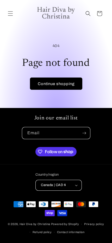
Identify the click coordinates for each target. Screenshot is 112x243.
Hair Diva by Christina (35, 224)
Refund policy (42, 232)
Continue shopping (56, 84)
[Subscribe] (84, 133)
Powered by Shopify (65, 224)
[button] (10, 13)
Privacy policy (94, 224)
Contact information (71, 232)
